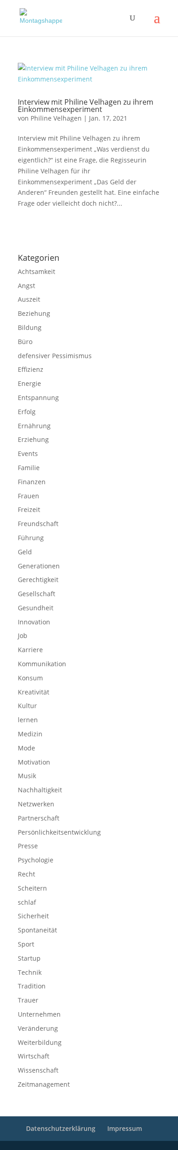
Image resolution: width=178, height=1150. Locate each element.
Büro (25, 341)
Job (22, 635)
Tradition (32, 986)
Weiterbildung (40, 1042)
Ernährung (34, 425)
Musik (27, 775)
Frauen (28, 495)
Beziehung (34, 313)
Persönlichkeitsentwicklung (59, 832)
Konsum (30, 678)
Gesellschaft (36, 593)
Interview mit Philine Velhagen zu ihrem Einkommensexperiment (85, 105)
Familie (29, 467)
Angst (26, 285)
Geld (25, 551)
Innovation (34, 622)
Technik (30, 972)
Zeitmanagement (44, 1084)
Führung (31, 537)
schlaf (27, 902)
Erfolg (27, 411)
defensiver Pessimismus (55, 355)
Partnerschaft (38, 818)
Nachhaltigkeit (40, 789)
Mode (26, 748)
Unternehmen (39, 1014)
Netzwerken (36, 804)
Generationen (39, 566)
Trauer (28, 1000)
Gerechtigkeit (38, 579)
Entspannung (38, 397)
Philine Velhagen (56, 118)
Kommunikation (42, 663)
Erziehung (33, 439)
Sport (26, 944)
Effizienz (30, 369)
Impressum (30, 234)
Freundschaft (38, 523)
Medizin (30, 734)
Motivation (34, 762)
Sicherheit (33, 916)
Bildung (30, 327)
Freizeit (29, 509)
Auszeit (29, 299)
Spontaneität (37, 930)
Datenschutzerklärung (100, 234)
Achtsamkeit (36, 271)
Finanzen (32, 481)
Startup (29, 958)
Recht (26, 874)
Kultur (27, 705)
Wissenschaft (38, 1070)
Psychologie (35, 860)
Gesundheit (35, 607)
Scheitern (32, 888)
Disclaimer (59, 234)
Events (28, 453)
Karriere (30, 649)
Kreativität (33, 692)
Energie (29, 383)
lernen (28, 719)
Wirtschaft (33, 1056)
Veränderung (38, 1028)
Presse (28, 845)
